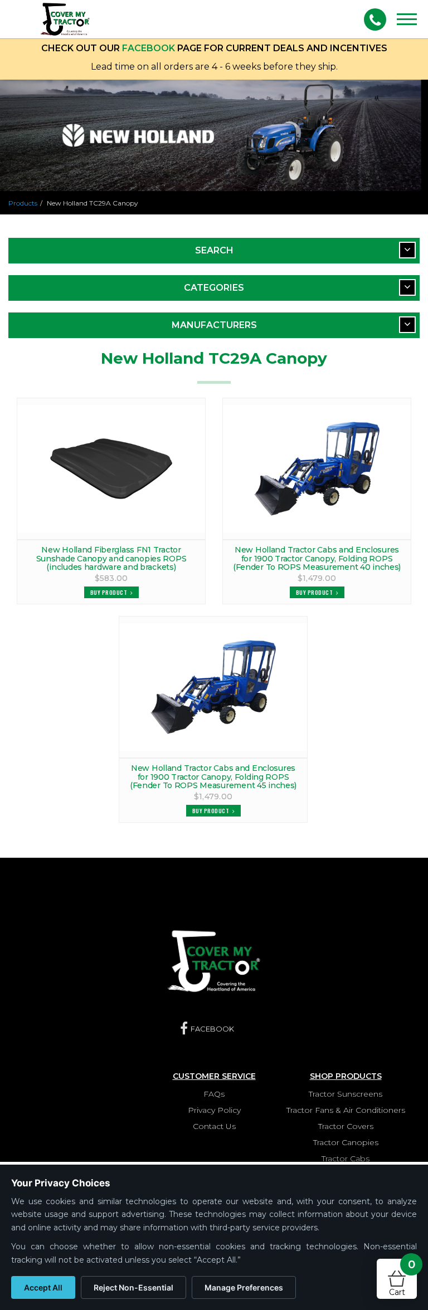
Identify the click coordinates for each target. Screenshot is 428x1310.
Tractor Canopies (345, 1142)
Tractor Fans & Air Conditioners (345, 1110)
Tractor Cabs (345, 1158)
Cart (402, 1278)
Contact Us (214, 1126)
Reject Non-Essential (133, 1287)
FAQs (214, 1094)
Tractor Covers (345, 1126)
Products (22, 203)
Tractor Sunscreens (345, 1094)
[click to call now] (375, 19)
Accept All (43, 1287)
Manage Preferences (244, 1287)
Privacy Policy (214, 1110)
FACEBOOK (148, 48)
